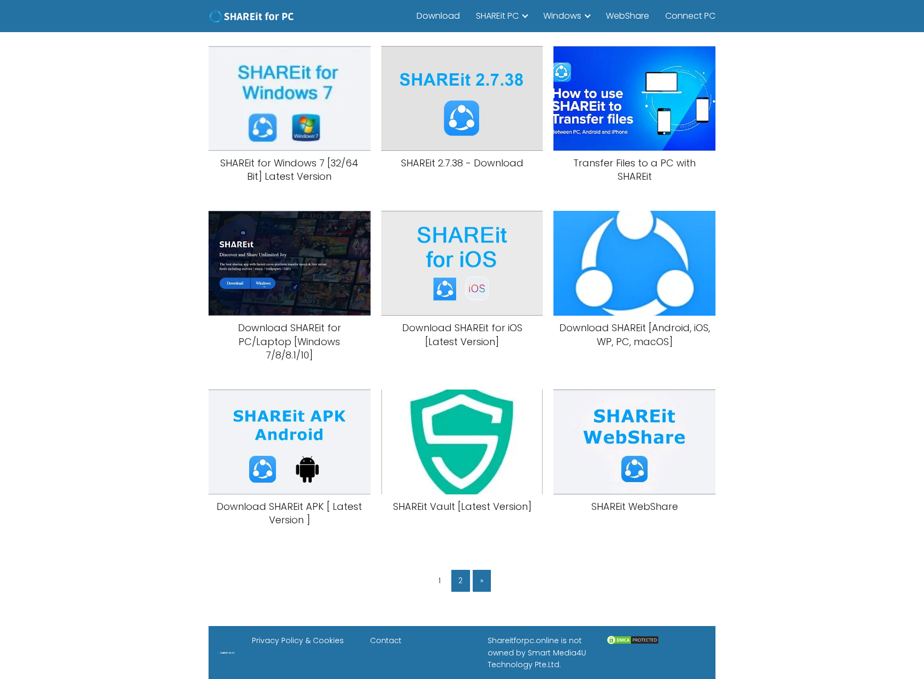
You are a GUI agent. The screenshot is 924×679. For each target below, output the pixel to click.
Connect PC (690, 16)
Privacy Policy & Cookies (298, 640)
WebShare (627, 16)
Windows (562, 16)
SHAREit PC (497, 16)
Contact (386, 640)
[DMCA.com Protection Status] (632, 642)
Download (438, 16)
